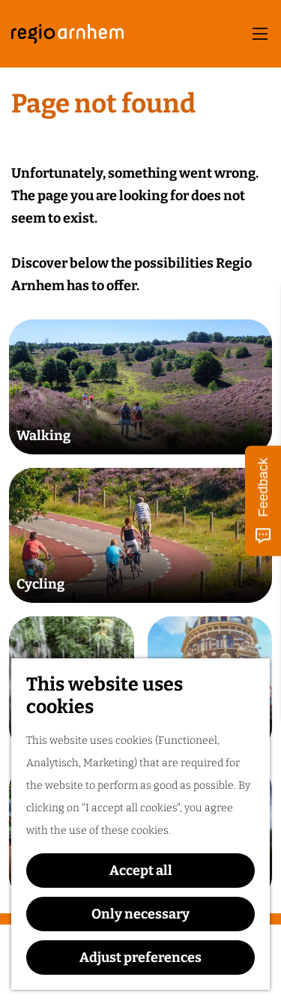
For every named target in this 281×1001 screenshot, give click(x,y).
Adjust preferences (140, 957)
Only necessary (140, 914)
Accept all (140, 870)
